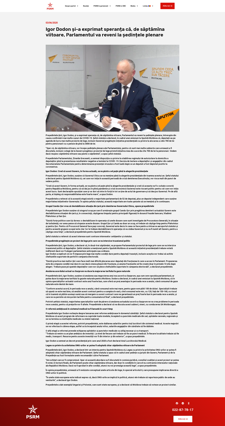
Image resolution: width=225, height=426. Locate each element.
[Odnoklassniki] (188, 403)
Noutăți (86, 6)
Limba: (145, 6)
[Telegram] (182, 403)
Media (133, 6)
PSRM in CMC (121, 6)
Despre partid (70, 6)
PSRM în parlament (101, 6)
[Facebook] (177, 403)
